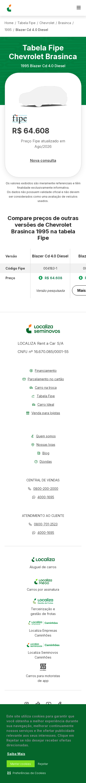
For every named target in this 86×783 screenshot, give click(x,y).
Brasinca (64, 23)
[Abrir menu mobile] (78, 8)
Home (9, 23)
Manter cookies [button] (20, 764)
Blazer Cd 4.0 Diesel (32, 30)
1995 (8, 30)
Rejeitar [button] (43, 764)
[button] (43, 497)
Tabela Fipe (26, 23)
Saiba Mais (16, 754)
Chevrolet (46, 23)
